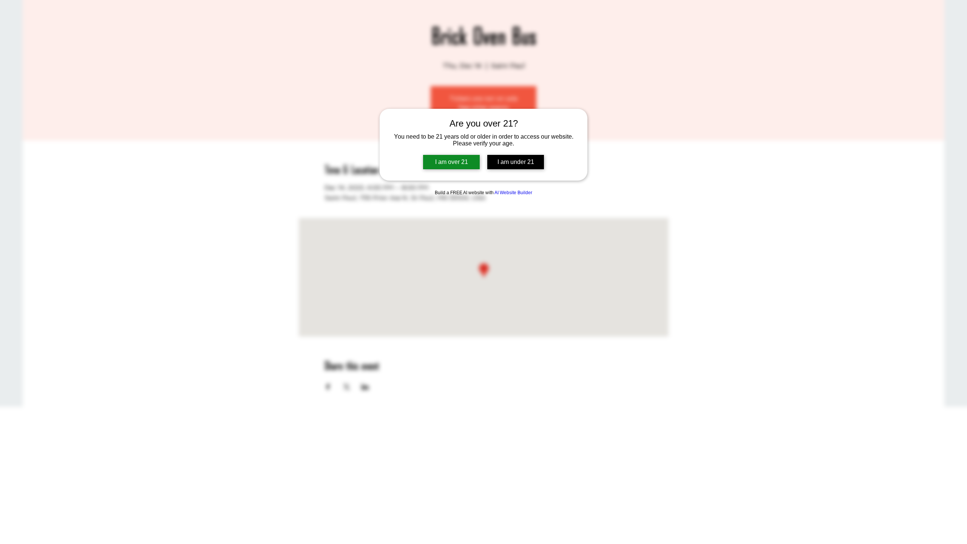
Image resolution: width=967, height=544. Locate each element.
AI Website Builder (513, 192)
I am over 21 (451, 162)
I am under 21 (515, 162)
